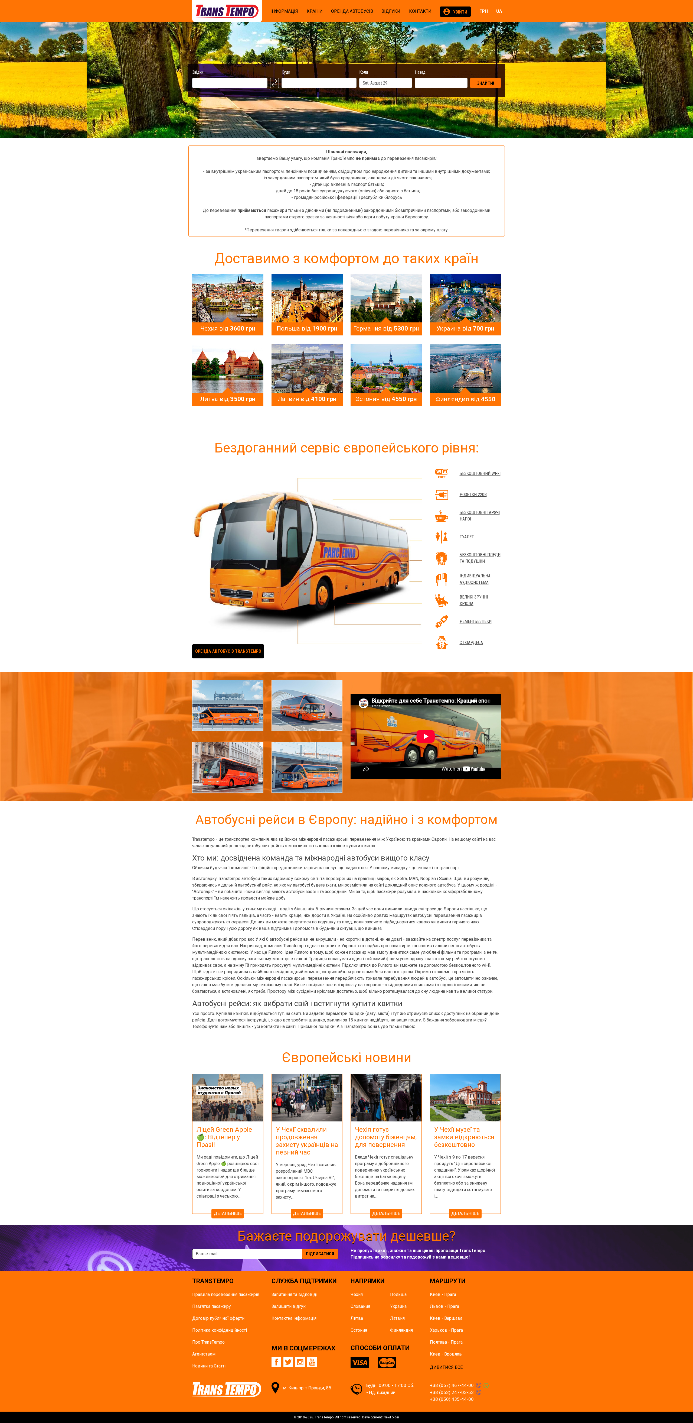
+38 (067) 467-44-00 (452, 1385)
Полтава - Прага (446, 1342)
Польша (398, 1294)
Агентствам (203, 1354)
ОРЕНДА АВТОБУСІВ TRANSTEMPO (228, 651)
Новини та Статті (208, 1366)
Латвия (397, 1318)
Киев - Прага (443, 1294)
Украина (398, 1306)
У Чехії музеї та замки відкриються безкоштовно (464, 1137)
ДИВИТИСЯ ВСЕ (446, 1367)
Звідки (197, 72)
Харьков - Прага (446, 1330)
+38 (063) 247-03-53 (452, 1392)
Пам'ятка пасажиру (211, 1306)
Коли (363, 72)
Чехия (357, 1294)
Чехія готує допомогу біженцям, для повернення (386, 1137)
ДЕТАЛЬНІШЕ (228, 1213)
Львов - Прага (444, 1306)
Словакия (360, 1306)
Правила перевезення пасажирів (226, 1294)
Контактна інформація (294, 1318)
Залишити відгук (289, 1306)
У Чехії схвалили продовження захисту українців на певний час (307, 1141)
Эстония (359, 1330)
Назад (420, 72)
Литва (357, 1318)
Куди (286, 72)
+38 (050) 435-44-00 (452, 1399)
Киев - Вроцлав (446, 1354)
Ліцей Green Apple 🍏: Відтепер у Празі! (224, 1137)
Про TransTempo (208, 1342)
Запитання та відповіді (294, 1294)
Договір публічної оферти (218, 1318)
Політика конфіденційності (219, 1330)
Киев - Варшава (446, 1318)
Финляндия (401, 1330)
